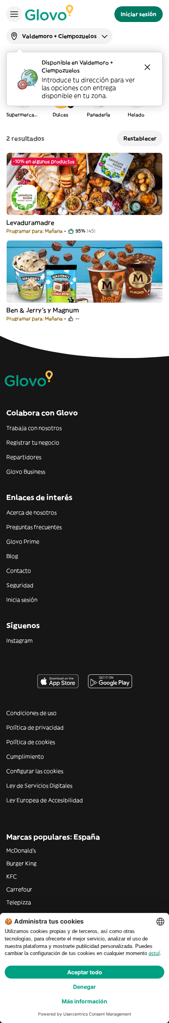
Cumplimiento (25, 756)
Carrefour (19, 889)
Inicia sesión (21, 599)
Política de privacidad (35, 727)
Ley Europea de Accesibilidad (44, 800)
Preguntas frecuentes (34, 527)
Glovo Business (25, 471)
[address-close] (147, 67)
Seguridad (19, 585)
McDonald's (21, 850)
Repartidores (23, 457)
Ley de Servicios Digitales (39, 785)
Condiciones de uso (31, 712)
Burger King (21, 863)
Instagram (19, 640)
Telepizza (18, 902)
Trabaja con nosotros (34, 428)
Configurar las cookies (34, 771)
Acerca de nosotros (31, 512)
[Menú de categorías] (14, 14)
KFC (11, 876)
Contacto (18, 570)
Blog (12, 556)
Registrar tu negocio (32, 442)
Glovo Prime (22, 541)
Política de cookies (30, 742)
